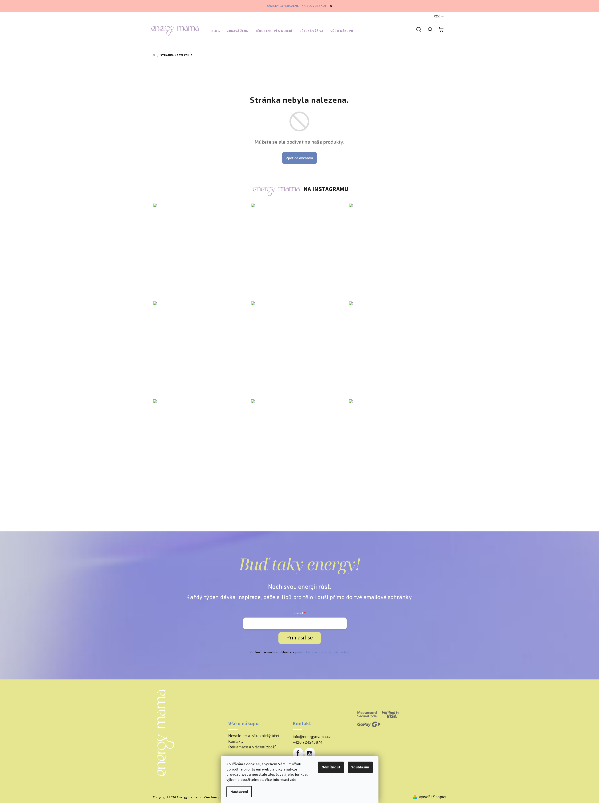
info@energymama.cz (312, 737)
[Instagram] (309, 753)
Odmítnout (331, 767)
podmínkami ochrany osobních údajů (322, 652)
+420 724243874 (308, 742)
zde (293, 779)
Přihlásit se (299, 638)
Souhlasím (360, 767)
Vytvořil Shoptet (432, 797)
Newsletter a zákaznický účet (253, 736)
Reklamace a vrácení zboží (252, 747)
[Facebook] (298, 753)
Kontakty (236, 741)
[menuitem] (215, 31)
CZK (437, 16)
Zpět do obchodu (299, 158)
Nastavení (239, 791)
